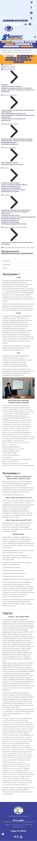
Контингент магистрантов (10, 220)
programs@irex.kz (17, 308)
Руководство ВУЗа (7, 64)
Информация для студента (8, 66)
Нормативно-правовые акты (10, 218)
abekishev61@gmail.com (13, 455)
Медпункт (4, 84)
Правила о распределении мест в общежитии (16, 88)
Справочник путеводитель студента (13, 190)
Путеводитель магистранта (10, 215)
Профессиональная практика (11, 186)
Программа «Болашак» (8, 142)
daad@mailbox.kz (19, 375)
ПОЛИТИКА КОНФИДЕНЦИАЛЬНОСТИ (18, 816)
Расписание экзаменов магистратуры (13, 224)
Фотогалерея (5, 244)
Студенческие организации (9, 95)
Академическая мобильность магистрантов (16, 210)
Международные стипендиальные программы (16, 140)
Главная (9, 50)
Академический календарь (10, 183)
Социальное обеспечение (8, 69)
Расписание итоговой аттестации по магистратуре (18, 217)
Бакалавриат (5, 167)
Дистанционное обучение (9, 147)
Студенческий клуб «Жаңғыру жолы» (13, 119)
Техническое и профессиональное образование (14, 227)
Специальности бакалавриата (11, 188)
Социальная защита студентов (11, 86)
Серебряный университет (9, 144)
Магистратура (6, 195)
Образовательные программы (22, 50)
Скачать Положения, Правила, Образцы (14, 184)
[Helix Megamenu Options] (35, 37)
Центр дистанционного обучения (12, 164)
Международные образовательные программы (17, 139)
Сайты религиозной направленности (13, 113)
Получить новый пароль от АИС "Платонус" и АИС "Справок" (18, 247)
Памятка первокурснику (8, 68)
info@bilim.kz (9, 441)
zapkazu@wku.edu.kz (18, 827)
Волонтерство (5, 120)
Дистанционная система (9, 162)
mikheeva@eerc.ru (16, 603)
